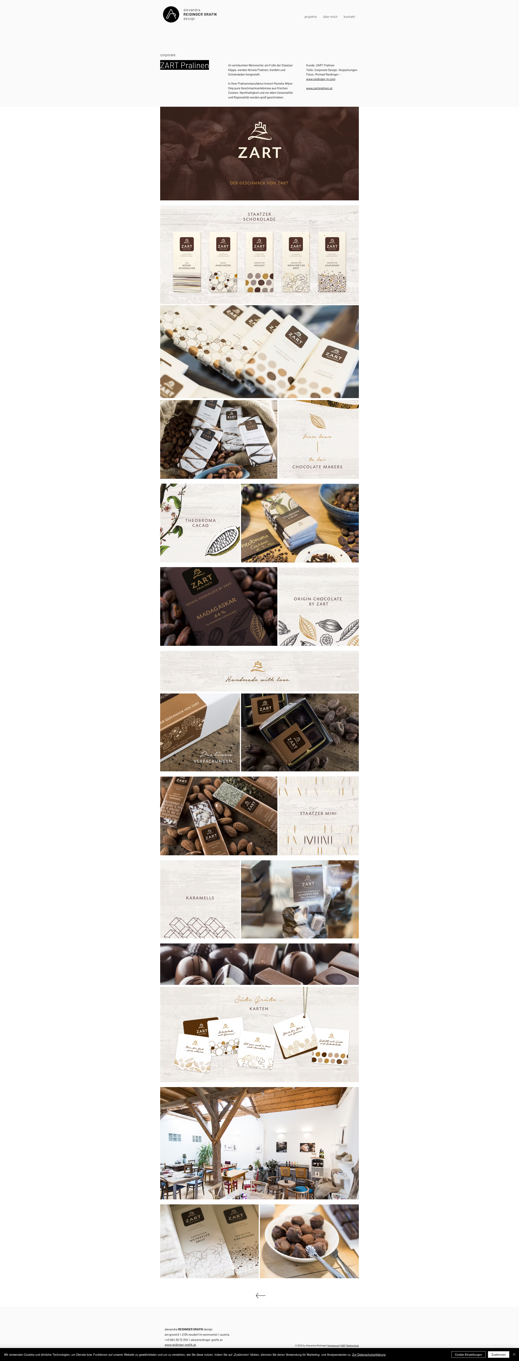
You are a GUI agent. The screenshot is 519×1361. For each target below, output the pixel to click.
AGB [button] (343, 1345)
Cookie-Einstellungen (468, 1354)
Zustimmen (498, 1354)
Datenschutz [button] (352, 1345)
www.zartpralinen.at (319, 88)
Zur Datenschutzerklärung (369, 1354)
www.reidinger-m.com (320, 79)
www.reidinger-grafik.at (180, 1344)
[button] (349, 16)
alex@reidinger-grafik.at (207, 1340)
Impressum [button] (333, 1345)
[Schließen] (514, 1354)
